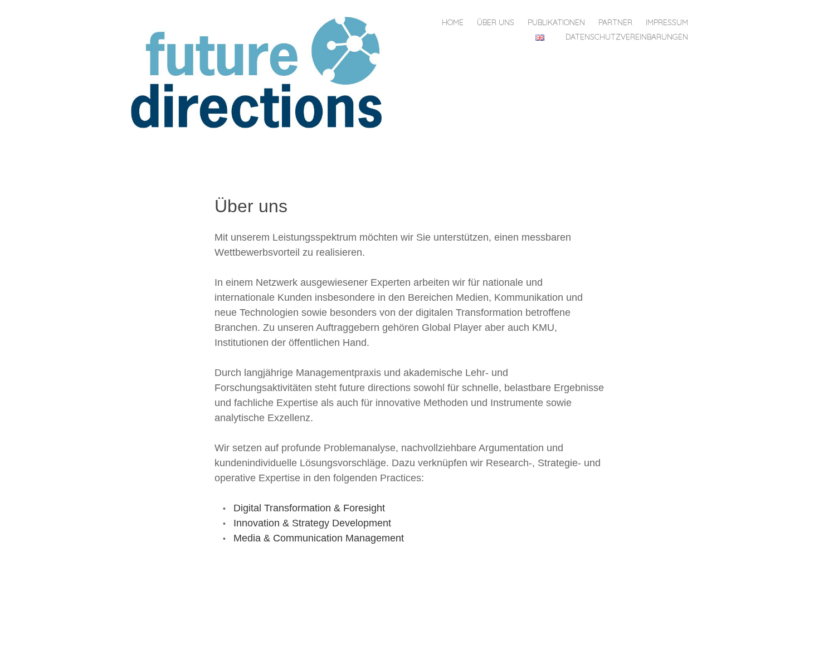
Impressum (667, 22)
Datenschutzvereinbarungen (627, 37)
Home (453, 22)
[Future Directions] (261, 71)
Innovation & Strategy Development (312, 523)
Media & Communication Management (318, 538)
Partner (615, 22)
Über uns (495, 22)
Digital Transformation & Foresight (309, 508)
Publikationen (556, 22)
